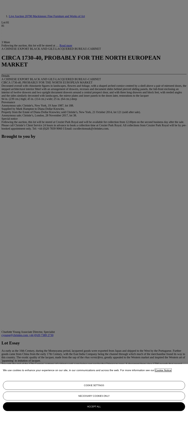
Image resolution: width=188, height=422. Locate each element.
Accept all (94, 406)
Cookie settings (94, 385)
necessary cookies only (94, 396)
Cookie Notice (163, 370)
